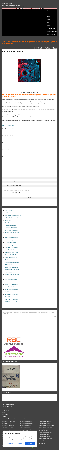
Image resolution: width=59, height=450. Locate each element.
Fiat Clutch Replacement (11, 225)
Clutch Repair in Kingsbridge (8, 425)
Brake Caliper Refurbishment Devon (13, 396)
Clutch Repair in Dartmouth (7, 428)
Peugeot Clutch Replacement (12, 272)
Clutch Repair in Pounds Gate (45, 438)
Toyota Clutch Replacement (11, 294)
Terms (48, 25)
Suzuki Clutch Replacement (11, 291)
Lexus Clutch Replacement (11, 249)
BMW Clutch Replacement (11, 217)
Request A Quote (51, 28)
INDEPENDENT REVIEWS (8, 125)
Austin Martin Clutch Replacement (13, 215)
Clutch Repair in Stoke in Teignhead (46, 425)
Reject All (20, 443)
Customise (10, 443)
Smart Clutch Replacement (11, 287)
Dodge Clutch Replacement (11, 222)
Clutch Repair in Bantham (44, 441)
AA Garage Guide (51, 34)
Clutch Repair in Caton (44, 434)
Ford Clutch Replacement (11, 227)
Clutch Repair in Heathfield (44, 436)
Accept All (30, 443)
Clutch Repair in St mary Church (8, 421)
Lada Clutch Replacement (11, 245)
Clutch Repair (8, 220)
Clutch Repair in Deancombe (26, 423)
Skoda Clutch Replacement (11, 284)
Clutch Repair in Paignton (44, 430)
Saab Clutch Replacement (11, 279)
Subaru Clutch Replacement (12, 289)
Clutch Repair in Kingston (44, 440)
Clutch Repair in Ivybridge (25, 428)
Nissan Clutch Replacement (11, 267)
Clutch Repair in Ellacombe (26, 421)
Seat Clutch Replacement (11, 282)
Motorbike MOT (8, 264)
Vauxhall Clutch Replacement (12, 296)
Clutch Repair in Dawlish (25, 425)
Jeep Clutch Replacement (11, 240)
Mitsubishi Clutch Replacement (12, 262)
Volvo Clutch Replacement (11, 299)
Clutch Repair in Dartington (45, 421)
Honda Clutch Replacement (11, 230)
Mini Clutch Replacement (11, 259)
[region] (20, 439)
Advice (48, 13)
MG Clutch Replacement (11, 257)
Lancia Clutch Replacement (11, 247)
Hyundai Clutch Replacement (12, 232)
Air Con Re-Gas (9, 210)
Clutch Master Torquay (7, 3)
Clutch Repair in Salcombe (44, 423)
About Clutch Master (52, 31)
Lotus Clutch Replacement (11, 252)
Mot (47, 22)
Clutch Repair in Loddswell (44, 443)
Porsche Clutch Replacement (12, 274)
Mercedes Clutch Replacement (12, 254)
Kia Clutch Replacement (11, 242)
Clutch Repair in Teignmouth (7, 427)
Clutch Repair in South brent (45, 428)
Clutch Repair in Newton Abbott (45, 427)
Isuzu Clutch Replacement (11, 235)
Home (48, 10)
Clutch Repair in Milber (25, 427)
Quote (48, 16)
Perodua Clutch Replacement (12, 269)
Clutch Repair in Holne (6, 423)
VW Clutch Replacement (11, 301)
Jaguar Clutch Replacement (11, 237)
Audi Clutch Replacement (11, 212)
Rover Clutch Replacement (11, 277)
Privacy (48, 19)
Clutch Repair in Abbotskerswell (45, 432)
